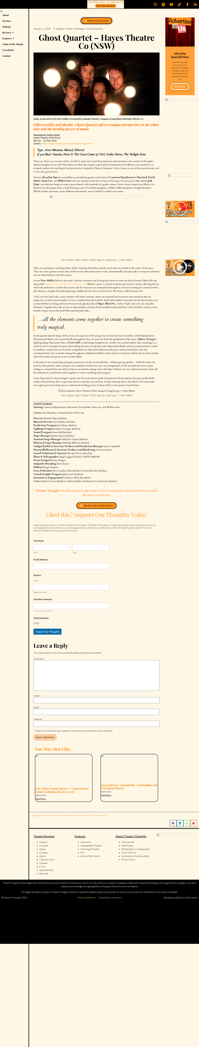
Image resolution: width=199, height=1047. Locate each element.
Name (37, 696)
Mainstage (78, 28)
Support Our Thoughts (47, 631)
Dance (42, 856)
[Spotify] (163, 4)
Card (36, 580)
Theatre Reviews (98, 815)
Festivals (43, 873)
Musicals (89, 28)
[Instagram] (155, 4)
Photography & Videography (135, 849)
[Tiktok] (179, 4)
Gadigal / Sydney (64, 28)
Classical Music (47, 859)
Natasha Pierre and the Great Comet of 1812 (65, 284)
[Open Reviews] (13, 32)
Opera (42, 849)
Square (38, 575)
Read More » (41, 799)
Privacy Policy (128, 859)
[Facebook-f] (187, 4)
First (36, 552)
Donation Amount (43, 599)
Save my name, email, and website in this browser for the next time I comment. (74, 731)
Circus (42, 866)
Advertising (127, 845)
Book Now (180, 86)
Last (74, 552)
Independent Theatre (91, 845)
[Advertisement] (87, 922)
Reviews (99, 28)
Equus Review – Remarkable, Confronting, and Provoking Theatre (129, 786)
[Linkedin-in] (195, 4)
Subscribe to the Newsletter (135, 856)
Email (37, 707)
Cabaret (43, 863)
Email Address (41, 559)
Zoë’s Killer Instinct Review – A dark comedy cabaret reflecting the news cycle (62, 790)
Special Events (46, 870)
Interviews (85, 842)
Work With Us (128, 852)
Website (38, 719)
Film (82, 852)
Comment (39, 659)
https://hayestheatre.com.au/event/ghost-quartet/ (67, 143)
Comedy (43, 852)
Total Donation (41, 618)
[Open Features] (13, 38)
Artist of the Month (90, 856)
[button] (180, 209)
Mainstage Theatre (89, 849)
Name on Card (40, 592)
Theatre (43, 842)
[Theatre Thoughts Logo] (1, 10)
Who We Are (127, 842)
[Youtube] (171, 4)
